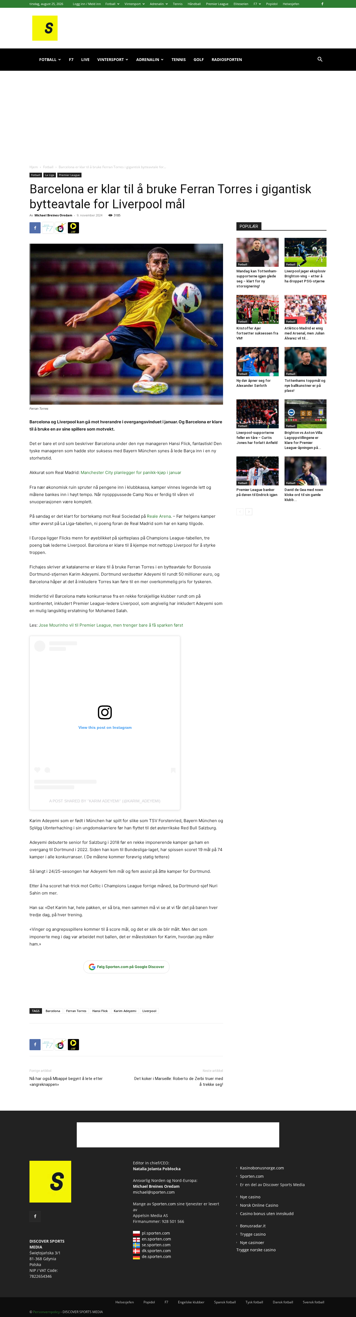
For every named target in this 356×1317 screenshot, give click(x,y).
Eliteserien (241, 4)
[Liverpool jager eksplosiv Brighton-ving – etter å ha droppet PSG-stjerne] (306, 252)
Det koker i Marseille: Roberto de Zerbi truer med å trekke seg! (178, 1081)
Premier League (217, 4)
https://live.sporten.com (73, 227)
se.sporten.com (156, 1244)
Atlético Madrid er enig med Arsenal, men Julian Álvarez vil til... (304, 333)
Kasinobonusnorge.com (262, 1168)
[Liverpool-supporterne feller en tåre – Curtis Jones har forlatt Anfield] (257, 413)
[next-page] (248, 511)
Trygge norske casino (256, 1249)
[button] (320, 60)
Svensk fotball (313, 1302)
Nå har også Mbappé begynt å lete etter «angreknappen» (66, 1081)
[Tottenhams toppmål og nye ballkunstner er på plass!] (306, 361)
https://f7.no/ (47, 227)
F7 (255, 4)
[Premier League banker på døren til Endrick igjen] (257, 470)
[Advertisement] (178, 111)
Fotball (110, 4)
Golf (199, 59)
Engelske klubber (191, 1302)
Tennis (177, 4)
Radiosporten (227, 59)
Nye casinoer (252, 1242)
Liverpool (149, 1011)
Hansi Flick (100, 1011)
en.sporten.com (156, 1239)
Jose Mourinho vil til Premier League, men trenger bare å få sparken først (110, 625)
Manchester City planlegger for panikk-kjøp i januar (131, 472)
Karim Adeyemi (125, 1011)
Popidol (272, 4)
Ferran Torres (76, 1011)
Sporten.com (164, 1203)
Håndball (194, 4)
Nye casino (250, 1196)
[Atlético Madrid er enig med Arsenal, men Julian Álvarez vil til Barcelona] (306, 309)
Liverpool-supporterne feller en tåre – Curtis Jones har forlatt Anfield (257, 438)
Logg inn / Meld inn (87, 4)
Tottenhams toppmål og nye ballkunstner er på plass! (305, 385)
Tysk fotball (254, 1302)
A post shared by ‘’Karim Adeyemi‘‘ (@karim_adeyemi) (104, 801)
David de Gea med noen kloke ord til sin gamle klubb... (304, 495)
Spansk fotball (225, 1302)
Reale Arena (159, 516)
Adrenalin (157, 4)
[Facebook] (322, 4)
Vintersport (133, 4)
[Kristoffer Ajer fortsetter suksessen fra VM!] (257, 309)
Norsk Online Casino (259, 1205)
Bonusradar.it (253, 1225)
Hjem (33, 167)
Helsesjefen (291, 4)
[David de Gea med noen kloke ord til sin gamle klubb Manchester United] (306, 470)
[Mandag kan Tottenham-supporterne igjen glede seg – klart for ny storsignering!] (257, 252)
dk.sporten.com (156, 1250)
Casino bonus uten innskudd (267, 1213)
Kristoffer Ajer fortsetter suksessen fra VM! (257, 333)
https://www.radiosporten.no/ (60, 227)
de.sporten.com (156, 1256)
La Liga (49, 175)
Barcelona (53, 1011)
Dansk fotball (283, 1302)
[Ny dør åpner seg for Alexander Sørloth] (257, 361)
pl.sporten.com (156, 1233)
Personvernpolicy (46, 1311)
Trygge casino (253, 1234)
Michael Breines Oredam (53, 215)
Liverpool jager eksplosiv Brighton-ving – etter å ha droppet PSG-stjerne (305, 276)
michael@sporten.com (154, 1192)
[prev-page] (239, 511)
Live (85, 59)
